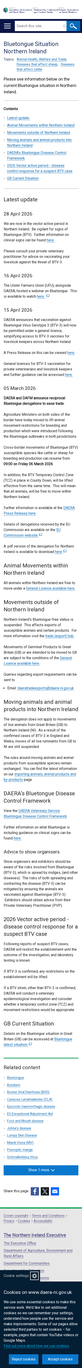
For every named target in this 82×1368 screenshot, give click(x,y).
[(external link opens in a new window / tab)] (35, 1191)
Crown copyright (16, 1215)
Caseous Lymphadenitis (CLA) (29, 1099)
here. (50, 240)
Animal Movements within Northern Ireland (40, 125)
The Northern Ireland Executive (35, 1235)
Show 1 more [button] (38, 1170)
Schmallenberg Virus (22, 1157)
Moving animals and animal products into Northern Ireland (39, 143)
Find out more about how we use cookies (36, 1346)
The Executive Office (20, 1243)
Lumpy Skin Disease (22, 1135)
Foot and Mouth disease (25, 1121)
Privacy (9, 1221)
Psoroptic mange (20, 1150)
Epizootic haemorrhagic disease (31, 1106)
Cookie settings (16, 1276)
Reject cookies (24, 1359)
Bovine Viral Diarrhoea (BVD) (28, 1092)
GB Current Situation (23, 178)
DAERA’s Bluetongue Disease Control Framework (36, 155)
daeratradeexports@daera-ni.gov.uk (46, 688)
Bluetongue (15, 1078)
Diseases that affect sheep (37, 64)
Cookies (24, 1221)
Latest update (18, 118)
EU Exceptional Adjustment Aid (30, 1114)
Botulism (13, 1085)
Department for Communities (27, 1263)
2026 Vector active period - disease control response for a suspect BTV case (39, 168)
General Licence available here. (50, 588)
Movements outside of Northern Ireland (38, 132)
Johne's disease (19, 1128)
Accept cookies (60, 1359)
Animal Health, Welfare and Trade (41, 59)
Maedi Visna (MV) (20, 1143)
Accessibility (42, 1221)
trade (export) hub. (59, 636)
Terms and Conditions (48, 1215)
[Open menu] (7, 26)
